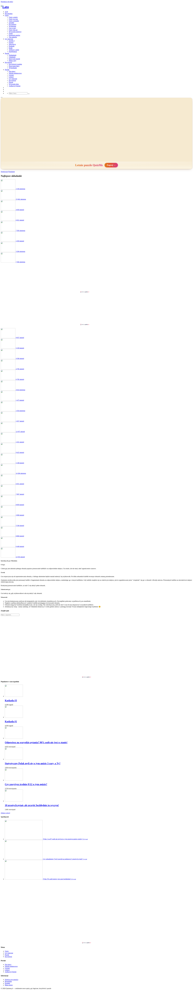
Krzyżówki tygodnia (15, 64)
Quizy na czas (13, 19)
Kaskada (11, 46)
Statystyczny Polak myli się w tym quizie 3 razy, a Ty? (32, 763)
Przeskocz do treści (7, 2)
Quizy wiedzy (13, 17)
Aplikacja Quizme (14, 86)
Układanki (12, 57)
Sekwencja (12, 44)
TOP (6, 12)
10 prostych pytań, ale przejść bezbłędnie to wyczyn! (32, 805)
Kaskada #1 (11, 721)
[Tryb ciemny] (1, 97)
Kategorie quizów (14, 35)
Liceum (11, 75)
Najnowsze (4, 171)
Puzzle (7, 53)
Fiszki (11, 33)
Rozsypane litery (14, 66)
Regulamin (8, 981)
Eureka (11, 42)
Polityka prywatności (11, 979)
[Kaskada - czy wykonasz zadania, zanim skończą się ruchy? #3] (14, 696)
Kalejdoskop (13, 51)
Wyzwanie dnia (14, 84)
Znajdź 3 (11, 41)
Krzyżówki (8, 62)
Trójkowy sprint (14, 50)
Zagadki (11, 22)
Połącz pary (12, 60)
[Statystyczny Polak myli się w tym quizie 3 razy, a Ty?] (14, 759)
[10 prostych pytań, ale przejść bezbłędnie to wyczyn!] (14, 801)
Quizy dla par (13, 30)
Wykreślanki (13, 68)
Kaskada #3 (11, 700)
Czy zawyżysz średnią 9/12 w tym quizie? (26, 784)
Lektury (11, 77)
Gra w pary (12, 28)
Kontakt (7, 983)
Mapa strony (9, 985)
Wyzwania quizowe (15, 32)
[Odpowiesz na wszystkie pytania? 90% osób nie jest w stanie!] (14, 738)
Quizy (7, 15)
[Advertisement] (96, 277)
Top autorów (13, 37)
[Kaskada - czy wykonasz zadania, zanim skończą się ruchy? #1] (14, 717)
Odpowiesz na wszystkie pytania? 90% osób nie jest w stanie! (36, 742)
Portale (7, 69)
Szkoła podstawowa (15, 73)
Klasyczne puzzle (14, 59)
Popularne (11, 171)
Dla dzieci (12, 71)
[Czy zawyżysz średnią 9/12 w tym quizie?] (14, 780)
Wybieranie (12, 26)
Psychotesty (12, 24)
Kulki (10, 48)
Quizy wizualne (14, 21)
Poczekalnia (8, 13)
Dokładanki (12, 55)
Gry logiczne (9, 39)
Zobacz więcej (5, 813)
